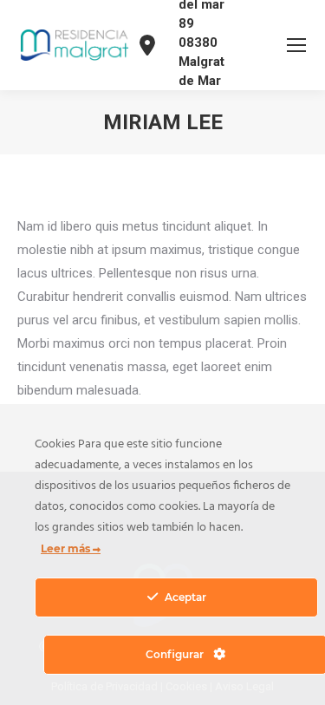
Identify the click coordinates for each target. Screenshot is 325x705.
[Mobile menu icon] (296, 45)
